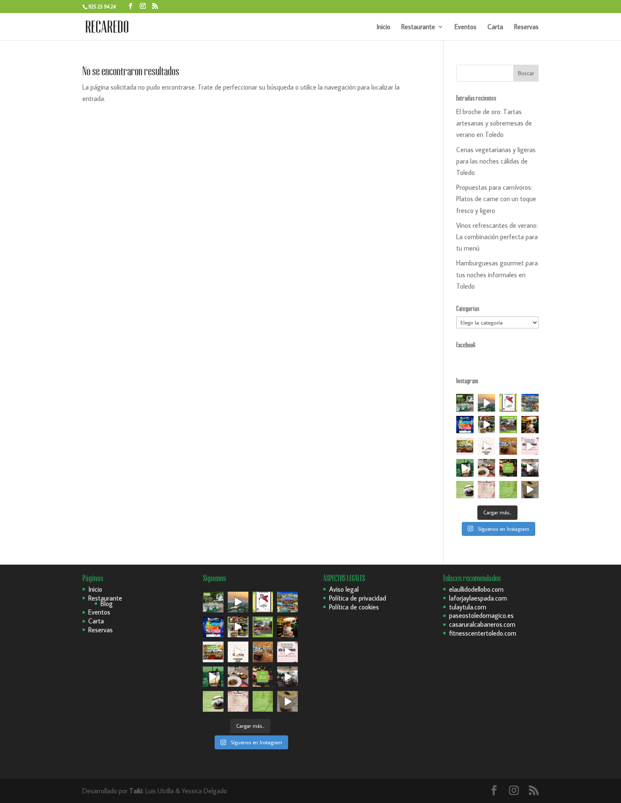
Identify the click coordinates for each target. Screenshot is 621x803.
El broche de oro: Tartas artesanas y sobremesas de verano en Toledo (494, 123)
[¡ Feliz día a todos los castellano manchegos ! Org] (530, 402)
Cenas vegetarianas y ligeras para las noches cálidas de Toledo (496, 161)
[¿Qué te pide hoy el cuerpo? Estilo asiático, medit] (486, 424)
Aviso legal (344, 589)
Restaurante (418, 27)
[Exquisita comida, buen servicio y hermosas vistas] (486, 467)
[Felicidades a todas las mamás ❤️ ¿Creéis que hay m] (508, 424)
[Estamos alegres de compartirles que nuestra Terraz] (486, 446)
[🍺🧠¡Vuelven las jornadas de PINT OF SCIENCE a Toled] (465, 424)
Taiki (135, 791)
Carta (495, 27)
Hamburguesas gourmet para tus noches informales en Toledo (497, 274)
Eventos (466, 27)
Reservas (526, 27)
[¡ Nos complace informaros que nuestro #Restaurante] (508, 402)
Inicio (383, 27)
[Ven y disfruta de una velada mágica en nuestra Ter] (530, 446)
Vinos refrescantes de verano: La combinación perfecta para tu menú (497, 236)
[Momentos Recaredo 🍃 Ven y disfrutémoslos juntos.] (530, 467)
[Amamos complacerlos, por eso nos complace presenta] (486, 489)
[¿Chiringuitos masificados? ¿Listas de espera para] (530, 424)
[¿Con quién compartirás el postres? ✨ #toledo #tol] (465, 489)
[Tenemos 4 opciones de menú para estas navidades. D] (508, 467)
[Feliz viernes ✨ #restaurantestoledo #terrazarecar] (508, 489)
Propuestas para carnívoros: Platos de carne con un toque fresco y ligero (496, 198)
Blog (107, 603)
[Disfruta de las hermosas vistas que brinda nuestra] (465, 467)
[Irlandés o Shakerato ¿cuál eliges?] (530, 489)
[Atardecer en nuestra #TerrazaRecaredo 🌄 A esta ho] (486, 402)
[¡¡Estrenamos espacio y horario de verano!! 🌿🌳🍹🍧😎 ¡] (465, 402)
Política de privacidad (357, 598)
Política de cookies (354, 607)
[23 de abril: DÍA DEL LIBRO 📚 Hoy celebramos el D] (465, 446)
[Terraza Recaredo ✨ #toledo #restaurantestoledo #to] (508, 446)
